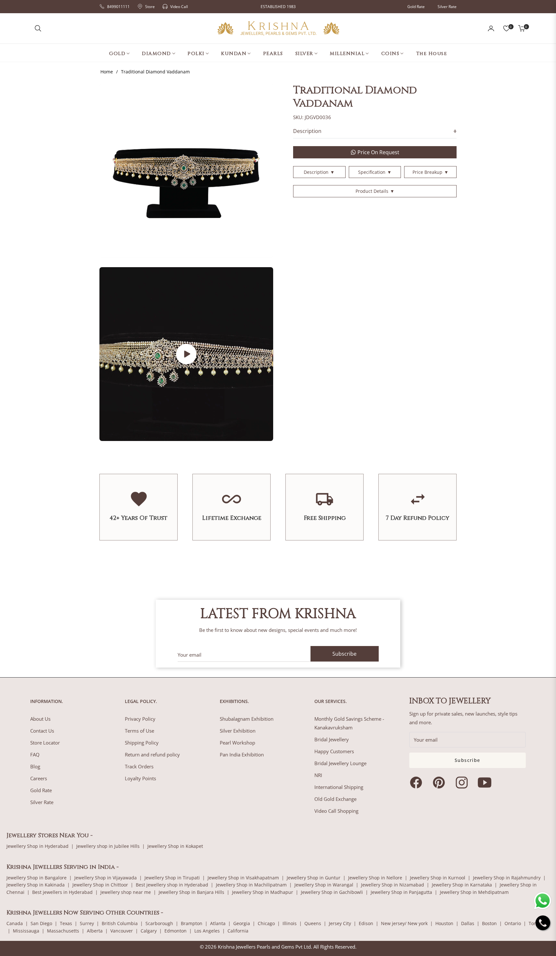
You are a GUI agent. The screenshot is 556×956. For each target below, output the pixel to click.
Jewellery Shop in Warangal (323, 885)
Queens (312, 923)
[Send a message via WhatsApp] (543, 901)
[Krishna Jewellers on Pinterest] (440, 782)
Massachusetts (63, 931)
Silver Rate (447, 6)
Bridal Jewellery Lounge (340, 763)
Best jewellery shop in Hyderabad (172, 885)
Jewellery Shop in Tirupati (172, 878)
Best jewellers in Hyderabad (62, 892)
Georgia (241, 923)
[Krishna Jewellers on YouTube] (486, 782)
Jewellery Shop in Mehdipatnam (474, 892)
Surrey (87, 923)
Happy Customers (334, 751)
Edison (366, 923)
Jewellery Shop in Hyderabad (37, 846)
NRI (318, 775)
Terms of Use (139, 730)
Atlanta (218, 923)
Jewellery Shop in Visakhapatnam (243, 878)
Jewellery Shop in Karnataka (462, 885)
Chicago (266, 923)
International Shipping (338, 787)
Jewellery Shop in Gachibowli (332, 892)
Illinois (290, 923)
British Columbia (120, 923)
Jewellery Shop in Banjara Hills (191, 892)
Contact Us (42, 730)
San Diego (41, 923)
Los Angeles (207, 931)
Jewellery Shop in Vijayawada (105, 878)
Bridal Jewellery (331, 739)
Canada (14, 923)
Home (106, 72)
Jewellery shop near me (125, 892)
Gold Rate (416, 6)
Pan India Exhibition (242, 754)
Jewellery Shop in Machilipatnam (251, 885)
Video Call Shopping (336, 811)
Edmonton (175, 931)
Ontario (513, 923)
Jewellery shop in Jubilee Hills (108, 846)
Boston (489, 923)
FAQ (35, 754)
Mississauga (26, 931)
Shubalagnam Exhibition (246, 719)
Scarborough (159, 923)
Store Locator (45, 742)
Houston (444, 923)
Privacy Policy (140, 719)
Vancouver (121, 931)
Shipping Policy (142, 742)
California (237, 931)
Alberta (95, 931)
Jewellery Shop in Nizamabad (392, 885)
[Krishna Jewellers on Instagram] (463, 782)
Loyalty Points (140, 778)
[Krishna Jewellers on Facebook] (417, 782)
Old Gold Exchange (335, 799)
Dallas (467, 923)
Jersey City (340, 923)
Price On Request (378, 152)
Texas (66, 923)
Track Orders (139, 766)
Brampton (191, 923)
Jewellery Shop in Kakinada (35, 885)
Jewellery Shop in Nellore (375, 878)
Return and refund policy (152, 754)
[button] (38, 28)
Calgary (149, 931)
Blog (35, 766)
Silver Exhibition (237, 730)
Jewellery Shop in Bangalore (36, 878)
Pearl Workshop (237, 742)
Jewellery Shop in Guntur (313, 878)
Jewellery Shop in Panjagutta (401, 892)
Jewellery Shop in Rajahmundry (507, 878)
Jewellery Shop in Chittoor (100, 885)
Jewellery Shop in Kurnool (437, 878)
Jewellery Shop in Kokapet (175, 846)
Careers (38, 778)
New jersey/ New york (404, 923)
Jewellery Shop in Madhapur (262, 892)
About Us (40, 719)
